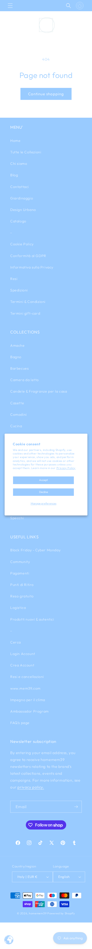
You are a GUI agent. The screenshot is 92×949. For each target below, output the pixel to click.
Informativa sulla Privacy (31, 267)
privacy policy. (30, 787)
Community (20, 561)
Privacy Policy (66, 468)
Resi (13, 278)
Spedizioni (19, 290)
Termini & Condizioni (27, 301)
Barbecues (19, 368)
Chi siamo (18, 163)
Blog (14, 175)
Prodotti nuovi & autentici (32, 619)
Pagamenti (19, 573)
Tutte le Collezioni (25, 152)
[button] (10, 5)
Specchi (17, 518)
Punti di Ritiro (22, 584)
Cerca (15, 642)
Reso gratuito (22, 596)
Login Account (22, 653)
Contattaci (19, 186)
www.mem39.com (25, 688)
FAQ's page (20, 722)
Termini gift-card (25, 313)
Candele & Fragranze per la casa (38, 391)
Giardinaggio (21, 198)
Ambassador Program (29, 711)
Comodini (18, 414)
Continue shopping (46, 93)
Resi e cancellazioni (27, 676)
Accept (43, 480)
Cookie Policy (22, 244)
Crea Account (22, 665)
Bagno (15, 357)
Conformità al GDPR (28, 255)
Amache (17, 345)
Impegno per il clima (27, 700)
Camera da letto (24, 380)
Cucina (16, 426)
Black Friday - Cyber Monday (35, 550)
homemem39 (38, 913)
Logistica (18, 607)
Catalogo (18, 221)
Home (15, 140)
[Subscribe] (76, 807)
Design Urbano (23, 209)
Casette (17, 403)
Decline (43, 492)
